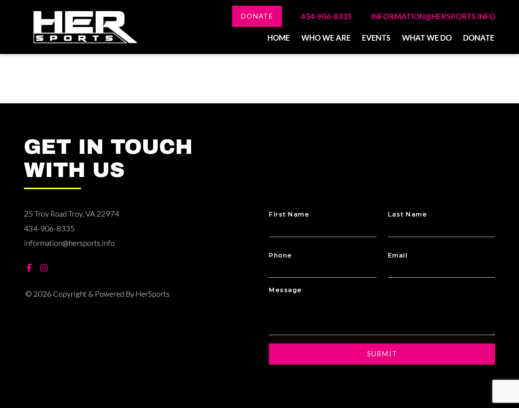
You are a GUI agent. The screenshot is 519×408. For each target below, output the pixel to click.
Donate (257, 16)
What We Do (427, 37)
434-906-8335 (326, 16)
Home (278, 37)
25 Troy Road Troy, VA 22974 (71, 213)
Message (285, 290)
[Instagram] (44, 268)
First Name (289, 214)
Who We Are (326, 37)
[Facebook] (29, 268)
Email (398, 255)
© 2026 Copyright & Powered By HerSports (97, 293)
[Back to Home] (85, 27)
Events (376, 37)
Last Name (407, 214)
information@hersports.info (433, 16)
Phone (280, 255)
